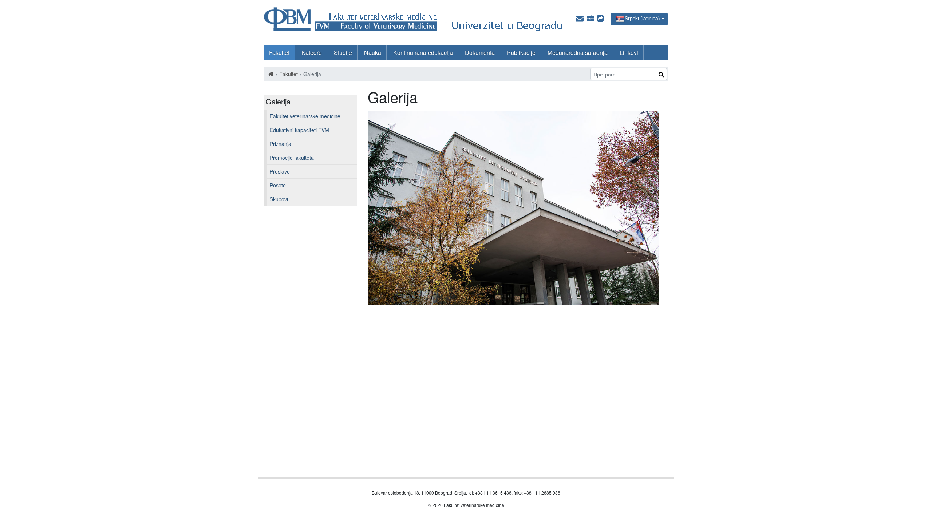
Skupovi (279, 199)
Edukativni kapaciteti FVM (299, 130)
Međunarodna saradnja (578, 52)
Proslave (280, 171)
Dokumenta (480, 52)
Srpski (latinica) (642, 18)
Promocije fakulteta (292, 157)
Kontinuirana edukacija (423, 52)
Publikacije (521, 52)
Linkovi (629, 52)
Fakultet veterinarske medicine (305, 116)
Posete (278, 185)
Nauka (372, 52)
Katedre (311, 52)
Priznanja (280, 143)
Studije (343, 52)
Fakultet (279, 52)
